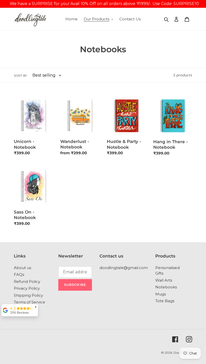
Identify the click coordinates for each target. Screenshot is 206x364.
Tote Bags (164, 300)
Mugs (160, 294)
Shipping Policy (28, 295)
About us (22, 267)
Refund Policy (27, 281)
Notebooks (166, 287)
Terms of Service (29, 302)
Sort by (20, 75)
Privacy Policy (27, 288)
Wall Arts (163, 280)
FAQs (19, 274)
